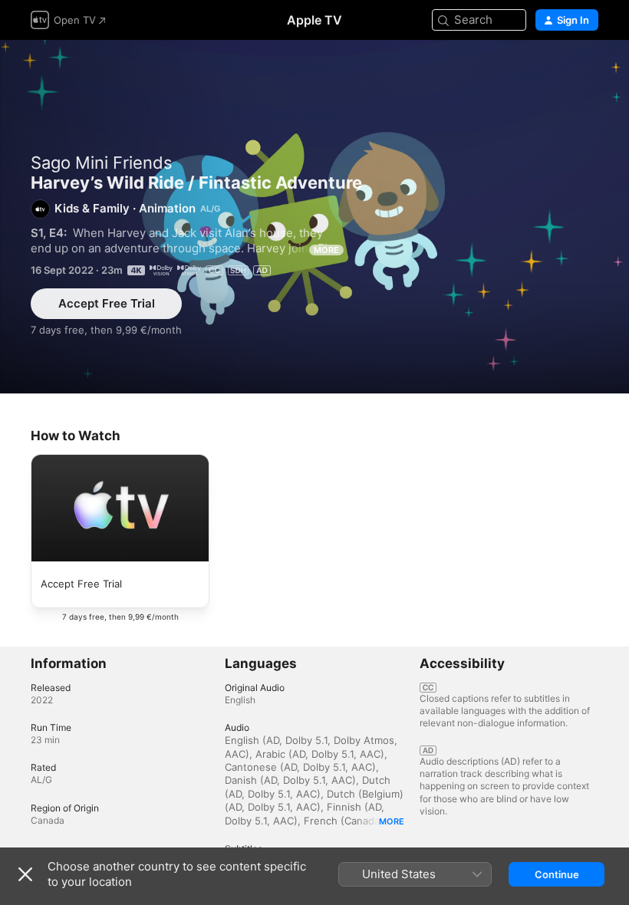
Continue (557, 874)
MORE (326, 250)
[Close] (25, 874)
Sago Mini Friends (102, 163)
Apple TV (314, 20)
